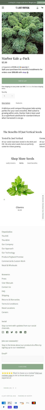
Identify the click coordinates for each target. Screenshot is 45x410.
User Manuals (7, 283)
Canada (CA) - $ (9, 388)
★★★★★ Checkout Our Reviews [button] (43, 207)
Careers (5, 312)
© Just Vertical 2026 (9, 396)
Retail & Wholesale (9, 265)
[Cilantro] (20, 186)
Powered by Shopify (25, 396)
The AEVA (6, 240)
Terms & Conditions (10, 304)
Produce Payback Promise (12, 257)
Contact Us (6, 287)
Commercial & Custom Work (13, 261)
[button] (22, 67)
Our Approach (7, 248)
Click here (29, 87)
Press (4, 278)
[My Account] (37, 7)
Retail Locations (8, 308)
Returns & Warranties (11, 299)
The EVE (5, 236)
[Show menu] (3, 7)
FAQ (3, 291)
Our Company (7, 244)
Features (19, 103)
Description (6, 103)
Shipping (5, 295)
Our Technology (8, 253)
